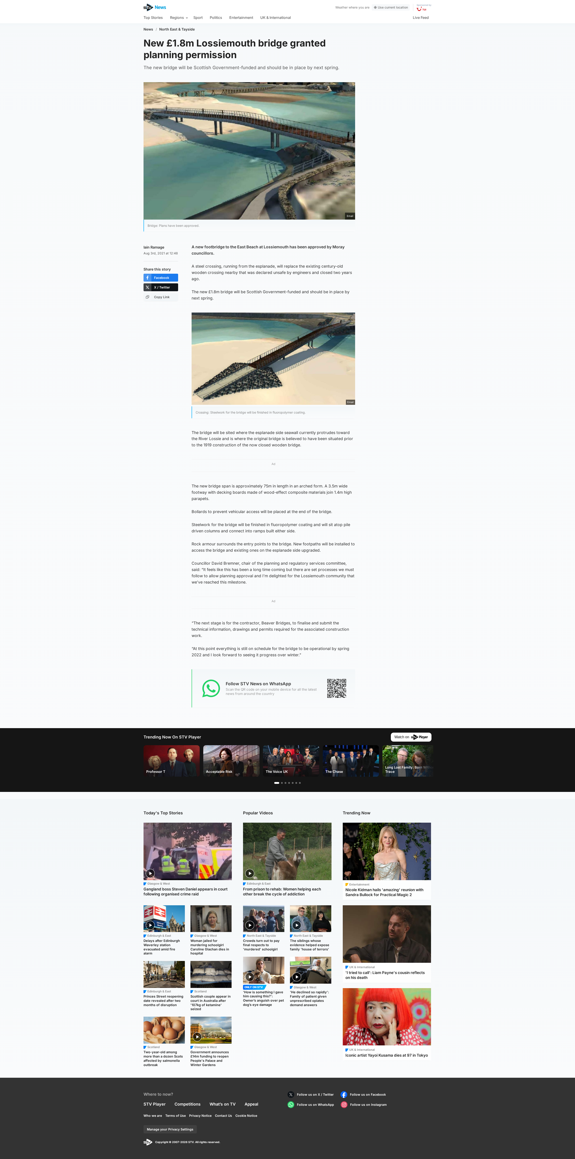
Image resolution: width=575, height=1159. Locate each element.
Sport (198, 17)
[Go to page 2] (282, 783)
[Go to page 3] (285, 783)
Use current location (393, 7)
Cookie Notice (246, 1115)
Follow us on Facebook (368, 1094)
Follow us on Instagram (368, 1104)
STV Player (155, 1104)
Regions (177, 17)
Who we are (153, 1115)
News (148, 29)
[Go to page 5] (293, 783)
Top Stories (153, 17)
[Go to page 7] (300, 783)
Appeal (251, 1104)
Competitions (188, 1104)
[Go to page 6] (296, 783)
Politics (216, 17)
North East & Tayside (177, 29)
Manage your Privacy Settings (170, 1129)
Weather (341, 7)
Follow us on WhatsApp (315, 1104)
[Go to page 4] (289, 783)
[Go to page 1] (276, 783)
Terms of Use (175, 1115)
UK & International (275, 17)
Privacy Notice (200, 1115)
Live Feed (421, 17)
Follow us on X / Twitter (315, 1094)
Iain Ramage (154, 247)
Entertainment (241, 17)
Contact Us (223, 1115)
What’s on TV (223, 1104)
